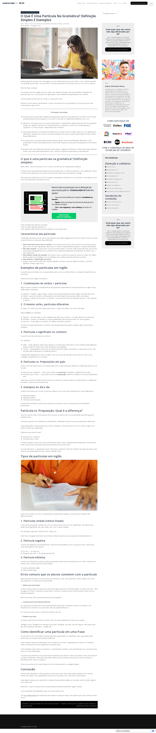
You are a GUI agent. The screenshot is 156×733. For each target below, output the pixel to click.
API (120, 3)
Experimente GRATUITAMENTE (64, 216)
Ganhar (125, 3)
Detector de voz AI (112, 182)
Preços (115, 3)
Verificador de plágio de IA (114, 179)
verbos (67, 238)
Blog (26, 23)
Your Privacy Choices (141, 731)
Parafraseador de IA (112, 176)
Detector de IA (81, 3)
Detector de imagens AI (113, 185)
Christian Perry (25, 25)
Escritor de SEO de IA (113, 205)
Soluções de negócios (105, 3)
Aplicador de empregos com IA (116, 173)
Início (22, 23)
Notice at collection (123, 731)
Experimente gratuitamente (139, 3)
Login (151, 3)
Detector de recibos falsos (114, 188)
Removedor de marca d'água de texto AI (118, 191)
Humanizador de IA (92, 3)
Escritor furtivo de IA (112, 208)
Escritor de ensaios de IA (114, 202)
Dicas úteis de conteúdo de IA (30, 12)
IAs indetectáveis (30, 695)
